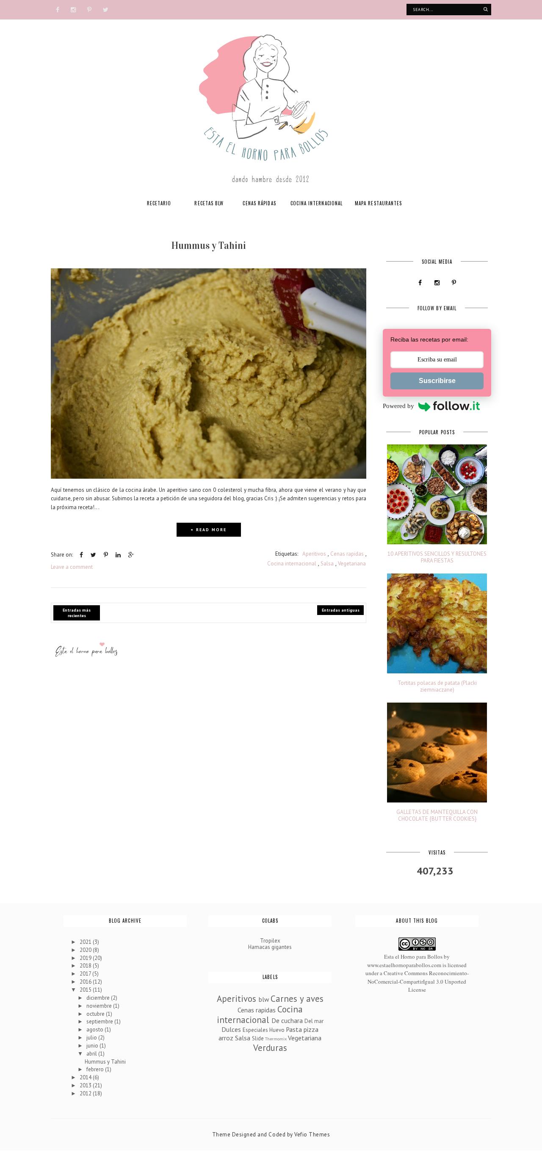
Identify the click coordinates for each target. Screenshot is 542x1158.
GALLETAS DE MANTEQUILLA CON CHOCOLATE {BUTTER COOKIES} (437, 815)
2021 (86, 942)
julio (92, 1037)
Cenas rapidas (347, 553)
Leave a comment (72, 567)
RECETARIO (159, 203)
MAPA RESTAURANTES (378, 203)
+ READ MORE (209, 529)
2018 (86, 965)
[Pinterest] (89, 9)
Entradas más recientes (77, 612)
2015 (86, 989)
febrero (95, 1069)
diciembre (98, 997)
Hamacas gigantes (270, 947)
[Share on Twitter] (93, 554)
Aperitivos (314, 553)
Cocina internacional (291, 563)
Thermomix (276, 1039)
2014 (86, 1077)
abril (92, 1053)
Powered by (398, 406)
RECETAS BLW (209, 203)
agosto (95, 1029)
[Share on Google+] (131, 554)
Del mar (314, 1021)
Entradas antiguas (340, 610)
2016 (86, 981)
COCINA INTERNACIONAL (316, 203)
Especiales (255, 1030)
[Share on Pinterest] (106, 554)
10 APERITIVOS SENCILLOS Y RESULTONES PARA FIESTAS (437, 557)
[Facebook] (57, 9)
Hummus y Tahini (208, 245)
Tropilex (270, 940)
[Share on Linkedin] (118, 554)
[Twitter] (105, 9)
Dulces (231, 1029)
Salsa (327, 563)
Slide (258, 1038)
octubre (96, 1013)
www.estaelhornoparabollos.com (404, 965)
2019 (86, 958)
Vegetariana (352, 563)
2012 (86, 1093)
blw (264, 999)
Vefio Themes (312, 1134)
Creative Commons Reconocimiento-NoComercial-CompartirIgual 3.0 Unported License (418, 981)
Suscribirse (437, 380)
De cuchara (287, 1020)
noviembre (99, 1005)
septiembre (100, 1021)
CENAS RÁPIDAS (259, 203)
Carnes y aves (297, 998)
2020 (86, 950)
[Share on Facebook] (81, 554)
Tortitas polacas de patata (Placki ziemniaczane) (437, 686)
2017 (86, 973)
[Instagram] (73, 9)
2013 (86, 1085)
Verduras (270, 1047)
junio (93, 1045)
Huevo (277, 1030)
